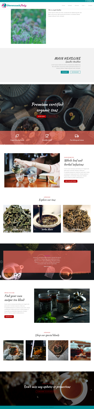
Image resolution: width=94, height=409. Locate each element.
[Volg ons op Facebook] (86, 1)
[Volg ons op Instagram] (88, 1)
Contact (90, 5)
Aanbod (70, 5)
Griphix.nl (51, 407)
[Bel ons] (92, 1)
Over (83, 5)
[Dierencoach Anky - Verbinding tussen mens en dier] (14, 5)
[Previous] (1, 261)
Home (63, 5)
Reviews (77, 5)
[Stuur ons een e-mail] (90, 1)
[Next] (92, 261)
